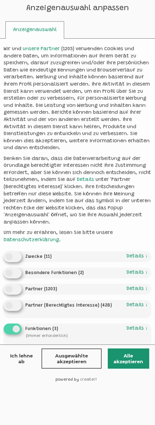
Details (137, 256)
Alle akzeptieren (128, 358)
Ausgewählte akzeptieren (71, 358)
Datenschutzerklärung (31, 240)
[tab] (34, 30)
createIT (88, 380)
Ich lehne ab (21, 358)
